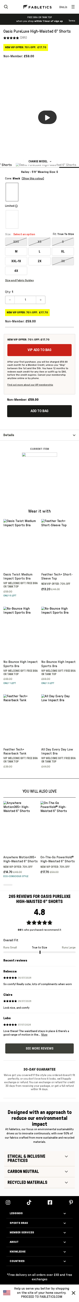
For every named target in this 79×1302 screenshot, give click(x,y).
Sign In (63, 6)
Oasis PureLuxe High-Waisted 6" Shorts (37, 31)
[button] (74, 1292)
